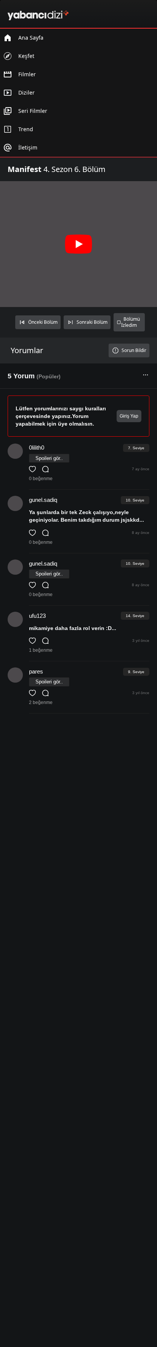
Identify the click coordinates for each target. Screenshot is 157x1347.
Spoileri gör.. (49, 458)
